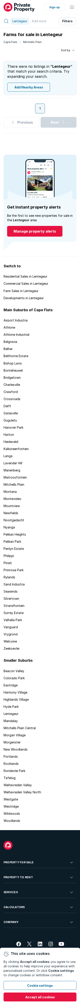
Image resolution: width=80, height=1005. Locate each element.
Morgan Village (15, 735)
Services (11, 892)
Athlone (9, 327)
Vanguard (11, 627)
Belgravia (10, 342)
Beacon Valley (14, 671)
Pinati (8, 563)
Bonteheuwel (13, 370)
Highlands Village (16, 699)
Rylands (9, 577)
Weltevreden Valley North (22, 792)
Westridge (11, 806)
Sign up (54, 7)
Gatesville (11, 413)
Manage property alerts (35, 231)
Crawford (11, 392)
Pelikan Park (12, 541)
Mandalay (11, 721)
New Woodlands (16, 749)
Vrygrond (11, 634)
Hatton (9, 434)
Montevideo (12, 499)
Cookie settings (40, 985)
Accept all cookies (40, 997)
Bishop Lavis (13, 363)
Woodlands (12, 821)
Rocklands (11, 764)
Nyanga (9, 527)
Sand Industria (14, 584)
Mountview (12, 506)
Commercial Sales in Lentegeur (26, 283)
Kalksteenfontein (16, 449)
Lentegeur (11, 714)
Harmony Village (15, 692)
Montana (10, 491)
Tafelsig (10, 778)
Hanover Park (13, 427)
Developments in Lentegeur (24, 298)
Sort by (65, 50)
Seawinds (11, 591)
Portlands (11, 756)
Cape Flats (10, 42)
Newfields (11, 513)
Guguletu (10, 420)
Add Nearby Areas (28, 87)
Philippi (9, 556)
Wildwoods (12, 813)
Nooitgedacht (14, 520)
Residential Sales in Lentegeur (25, 276)
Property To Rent (18, 877)
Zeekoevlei (11, 648)
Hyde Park (11, 706)
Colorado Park (14, 678)
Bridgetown (12, 377)
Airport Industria (16, 320)
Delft (7, 406)
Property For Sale (19, 862)
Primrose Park (14, 570)
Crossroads (12, 399)
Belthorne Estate (16, 356)
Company (11, 922)
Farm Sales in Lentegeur (21, 291)
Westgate (11, 799)
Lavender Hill (13, 463)
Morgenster (12, 742)
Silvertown (11, 598)
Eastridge (11, 685)
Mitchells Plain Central (20, 728)
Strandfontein (14, 606)
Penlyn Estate (14, 549)
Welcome (10, 641)
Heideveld (11, 442)
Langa (8, 456)
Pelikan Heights (15, 534)
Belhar (8, 349)
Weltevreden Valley (18, 785)
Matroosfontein (15, 477)
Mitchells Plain (32, 42)
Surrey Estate (14, 613)
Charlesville (12, 385)
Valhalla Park (13, 620)
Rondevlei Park (14, 771)
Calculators (14, 907)
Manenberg (12, 470)
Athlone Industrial (16, 334)
